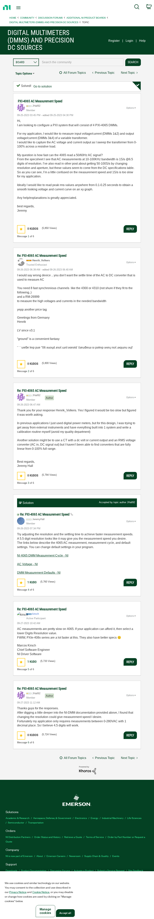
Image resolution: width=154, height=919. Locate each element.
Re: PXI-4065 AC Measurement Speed (41, 255)
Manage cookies (45, 911)
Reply (130, 229)
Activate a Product (84, 870)
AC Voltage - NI (27, 564)
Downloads (11, 870)
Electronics (81, 818)
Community (27, 17)
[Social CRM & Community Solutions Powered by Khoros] (87, 770)
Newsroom (75, 856)
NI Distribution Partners (18, 837)
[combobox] (81, 62)
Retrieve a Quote (73, 837)
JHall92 (131, 502)
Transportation (36, 822)
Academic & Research (17, 818)
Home (12, 17)
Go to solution (42, 86)
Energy (94, 818)
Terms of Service (95, 837)
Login (129, 40)
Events (115, 856)
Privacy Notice (17, 892)
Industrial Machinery (112, 818)
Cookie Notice (40, 892)
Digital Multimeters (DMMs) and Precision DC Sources (43, 22)
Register (114, 40)
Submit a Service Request (111, 870)
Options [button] (130, 108)
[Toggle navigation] (23, 7)
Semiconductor (16, 822)
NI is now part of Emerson (19, 856)
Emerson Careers (56, 856)
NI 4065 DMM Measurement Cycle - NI (42, 555)
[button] (21, 229)
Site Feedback (135, 870)
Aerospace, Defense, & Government (52, 818)
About (39, 856)
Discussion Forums (50, 17)
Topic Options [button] (23, 73)
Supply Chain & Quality (96, 856)
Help (142, 40)
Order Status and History (47, 837)
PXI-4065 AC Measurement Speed (40, 101)
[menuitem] (137, 8)
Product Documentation (33, 870)
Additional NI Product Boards (86, 17)
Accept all (65, 913)
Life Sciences (134, 818)
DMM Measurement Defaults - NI (38, 572)
